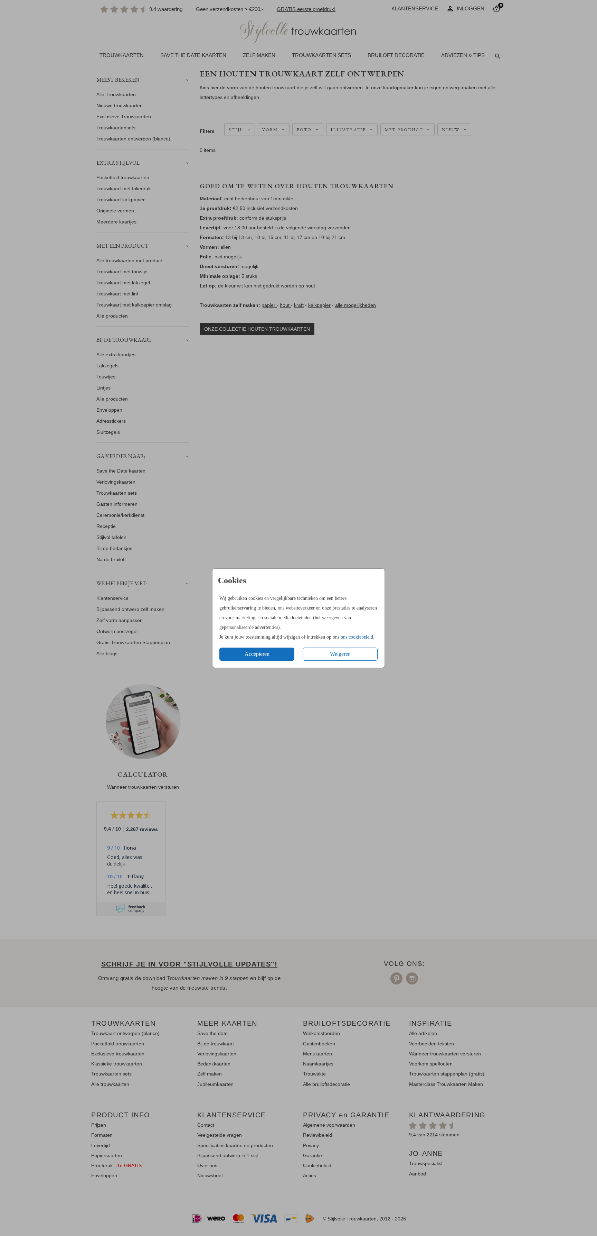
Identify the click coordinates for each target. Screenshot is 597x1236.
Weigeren (340, 654)
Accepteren (257, 654)
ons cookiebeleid (357, 637)
